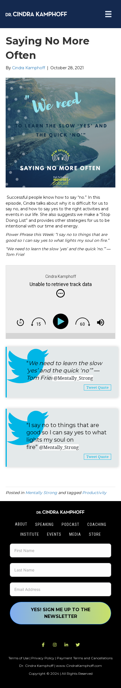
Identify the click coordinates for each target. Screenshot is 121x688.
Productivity (94, 492)
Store (95, 534)
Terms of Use (18, 658)
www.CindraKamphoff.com (79, 666)
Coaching (96, 524)
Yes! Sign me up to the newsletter (60, 613)
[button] (43, 645)
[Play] (62, 321)
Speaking (44, 524)
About (21, 524)
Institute (29, 534)
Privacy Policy (42, 658)
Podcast (70, 524)
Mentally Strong (41, 492)
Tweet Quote (97, 387)
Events (54, 534)
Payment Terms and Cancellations (85, 658)
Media (75, 534)
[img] (60, 293)
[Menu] (108, 14)
